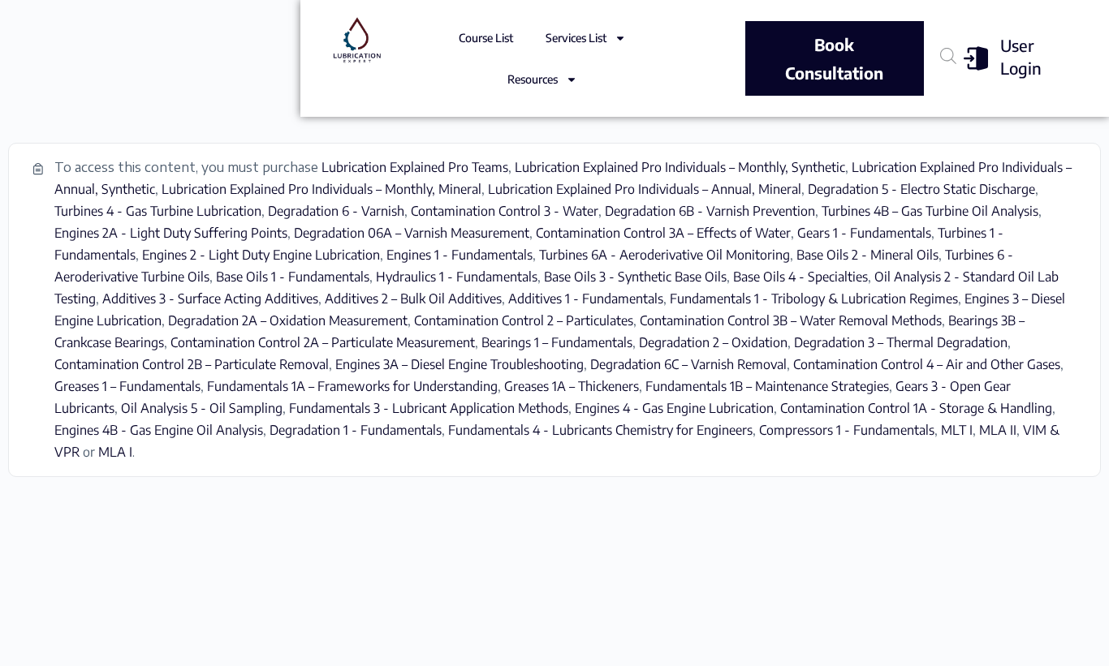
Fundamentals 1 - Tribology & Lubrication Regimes (814, 298)
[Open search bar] (948, 55)
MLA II (997, 430)
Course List (486, 38)
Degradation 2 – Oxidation (713, 342)
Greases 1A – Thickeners (571, 386)
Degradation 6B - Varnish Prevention (710, 211)
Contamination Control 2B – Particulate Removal (191, 364)
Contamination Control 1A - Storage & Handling (916, 408)
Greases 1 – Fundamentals (127, 386)
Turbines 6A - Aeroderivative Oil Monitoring (664, 255)
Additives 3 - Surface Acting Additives (210, 298)
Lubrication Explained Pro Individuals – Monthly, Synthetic (680, 167)
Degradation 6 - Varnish (336, 211)
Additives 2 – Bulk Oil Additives (413, 298)
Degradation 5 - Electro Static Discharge (921, 189)
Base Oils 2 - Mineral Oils (867, 255)
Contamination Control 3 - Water (504, 211)
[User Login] (976, 58)
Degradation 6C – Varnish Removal (688, 364)
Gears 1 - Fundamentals (864, 233)
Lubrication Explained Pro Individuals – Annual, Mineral (644, 189)
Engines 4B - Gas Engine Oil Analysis (158, 430)
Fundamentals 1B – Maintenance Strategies (767, 386)
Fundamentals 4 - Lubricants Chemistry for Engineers (600, 430)
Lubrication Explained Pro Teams (414, 167)
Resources (532, 79)
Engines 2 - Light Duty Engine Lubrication (261, 255)
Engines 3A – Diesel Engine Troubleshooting (459, 364)
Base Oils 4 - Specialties (800, 277)
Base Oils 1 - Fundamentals (292, 277)
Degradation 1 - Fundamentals (356, 430)
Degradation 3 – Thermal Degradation (901, 342)
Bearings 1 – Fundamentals (556, 342)
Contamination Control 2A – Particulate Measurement (322, 342)
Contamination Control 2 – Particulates (523, 320)
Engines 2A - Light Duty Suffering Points (170, 233)
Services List (576, 38)
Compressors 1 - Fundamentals (846, 430)
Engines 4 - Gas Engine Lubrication (674, 408)
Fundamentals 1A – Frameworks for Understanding (352, 386)
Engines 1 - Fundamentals (459, 255)
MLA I (115, 452)
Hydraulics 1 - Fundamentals (456, 277)
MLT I (957, 430)
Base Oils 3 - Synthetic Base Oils (635, 277)
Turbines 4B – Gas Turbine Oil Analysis (930, 211)
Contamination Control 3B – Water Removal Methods (791, 320)
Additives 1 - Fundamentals (585, 298)
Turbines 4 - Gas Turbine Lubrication (157, 211)
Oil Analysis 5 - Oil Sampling (202, 408)
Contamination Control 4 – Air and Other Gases (926, 364)
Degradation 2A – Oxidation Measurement (288, 320)
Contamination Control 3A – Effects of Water (663, 233)
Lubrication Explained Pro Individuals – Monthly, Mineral (321, 189)
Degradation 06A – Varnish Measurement (411, 233)
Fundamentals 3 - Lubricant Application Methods (428, 408)
